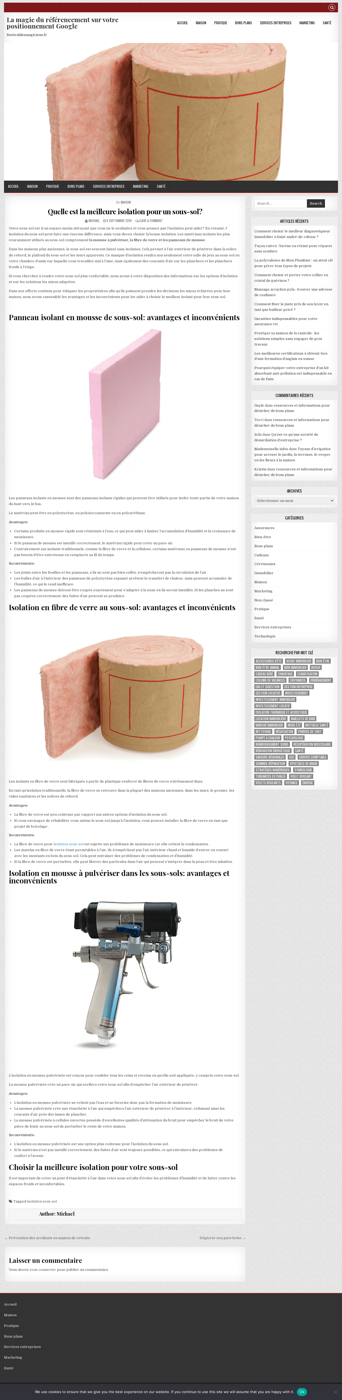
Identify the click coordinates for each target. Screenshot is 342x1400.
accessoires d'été (269, 661)
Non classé (263, 600)
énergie (307, 782)
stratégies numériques (273, 769)
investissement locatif (273, 705)
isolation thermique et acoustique (281, 712)
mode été (294, 725)
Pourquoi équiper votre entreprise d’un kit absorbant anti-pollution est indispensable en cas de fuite (293, 373)
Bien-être (262, 537)
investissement (296, 693)
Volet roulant (301, 776)
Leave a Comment (151, 220)
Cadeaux (261, 555)
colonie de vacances (270, 680)
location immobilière (271, 718)
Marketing (307, 22)
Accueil (182, 22)
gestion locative (268, 693)
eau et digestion (267, 686)
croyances (298, 680)
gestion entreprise (298, 686)
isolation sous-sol (68, 844)
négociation (284, 731)
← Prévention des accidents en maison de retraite (47, 1238)
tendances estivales (271, 776)
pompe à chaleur (268, 737)
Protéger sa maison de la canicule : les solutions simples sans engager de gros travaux (288, 338)
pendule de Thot (310, 731)
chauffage (285, 673)
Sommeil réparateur (270, 763)
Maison (201, 22)
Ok (302, 1392)
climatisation (307, 673)
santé (299, 750)
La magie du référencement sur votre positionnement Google (62, 22)
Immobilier (264, 573)
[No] (335, 1392)
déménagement (321, 680)
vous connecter (42, 1270)
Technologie (264, 636)
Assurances (264, 528)
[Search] (331, 8)
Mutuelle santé (316, 725)
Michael (94, 220)
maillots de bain (303, 718)
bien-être (322, 661)
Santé (327, 22)
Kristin (260, 469)
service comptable (313, 757)
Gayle (259, 405)
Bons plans (243, 22)
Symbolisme (303, 769)
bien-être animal (267, 667)
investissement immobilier (275, 699)
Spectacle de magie (303, 763)
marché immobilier (269, 725)
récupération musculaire (312, 744)
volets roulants (268, 782)
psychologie (294, 737)
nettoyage (263, 731)
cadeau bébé (264, 673)
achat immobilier (298, 661)
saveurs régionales (270, 757)
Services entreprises (276, 22)
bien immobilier (295, 667)
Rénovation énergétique (273, 750)
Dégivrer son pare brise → (223, 1238)
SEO (291, 757)
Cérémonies (264, 564)
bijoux (315, 667)
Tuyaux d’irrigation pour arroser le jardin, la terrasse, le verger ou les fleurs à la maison (292, 454)
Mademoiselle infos (271, 449)
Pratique (220, 22)
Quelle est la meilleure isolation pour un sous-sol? (125, 211)
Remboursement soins (272, 744)
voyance (292, 782)
